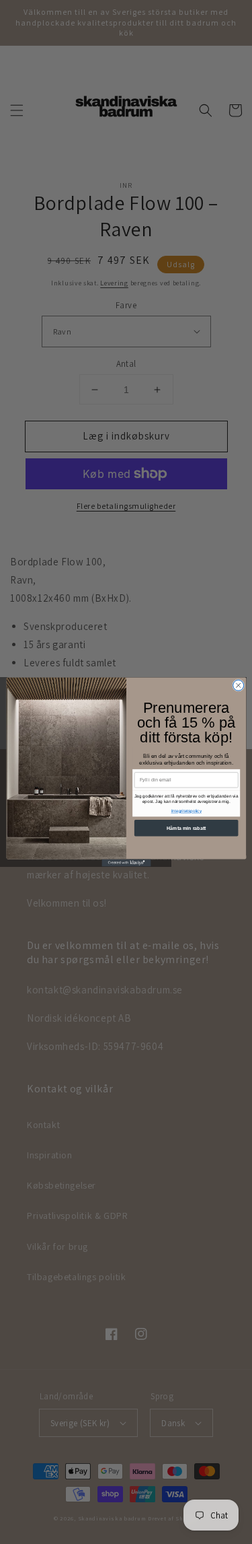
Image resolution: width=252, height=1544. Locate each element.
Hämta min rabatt (186, 828)
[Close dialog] (238, 685)
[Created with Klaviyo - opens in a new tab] (126, 862)
